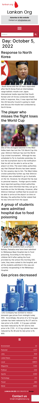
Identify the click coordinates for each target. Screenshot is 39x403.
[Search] (35, 34)
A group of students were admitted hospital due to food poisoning (17, 210)
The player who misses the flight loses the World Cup (19, 116)
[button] (19, 339)
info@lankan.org (24, 20)
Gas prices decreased (19, 275)
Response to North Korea (16, 54)
